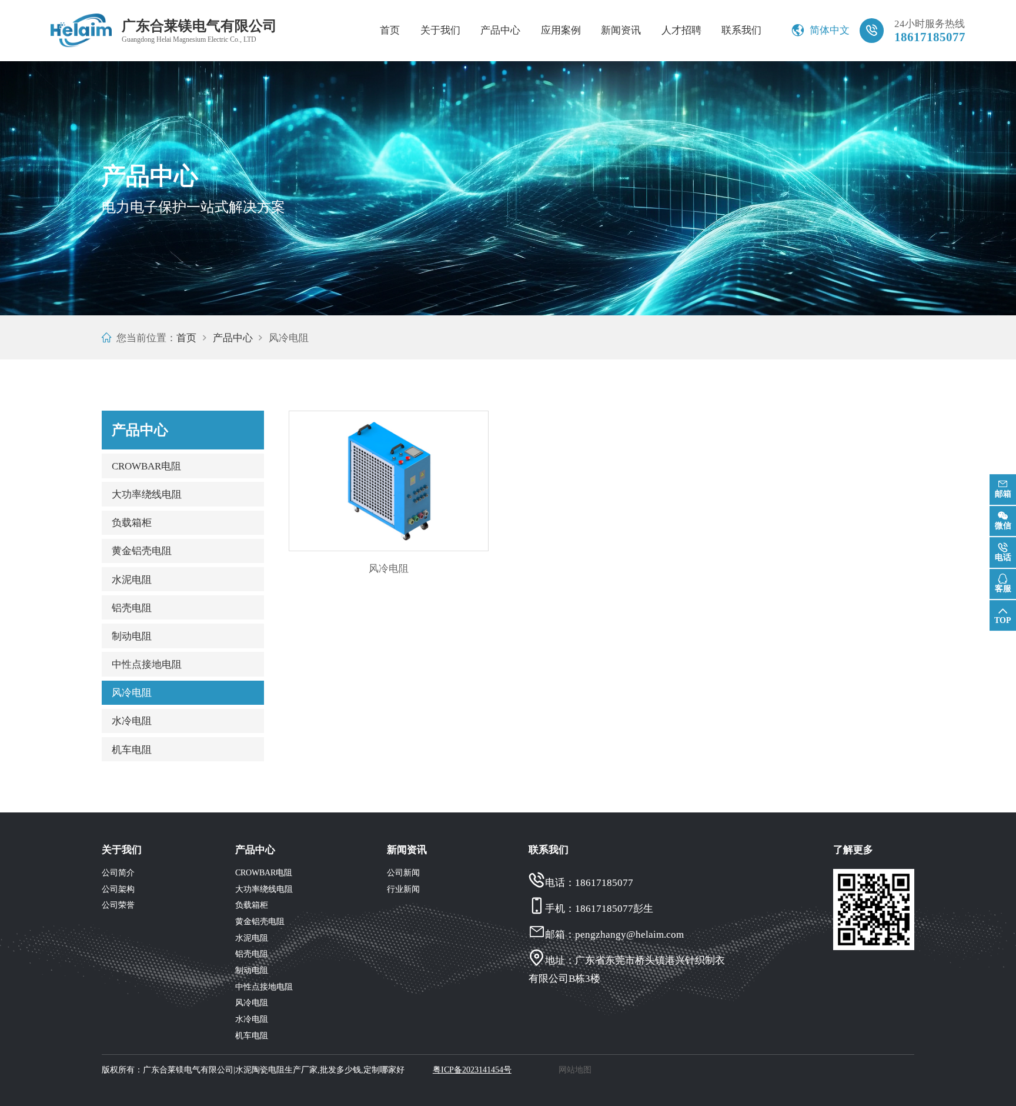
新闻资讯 (621, 30)
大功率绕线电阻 (147, 494)
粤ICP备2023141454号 (472, 1069)
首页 (390, 30)
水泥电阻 (132, 579)
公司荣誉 (118, 905)
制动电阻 (132, 636)
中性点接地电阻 (147, 664)
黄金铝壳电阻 (142, 551)
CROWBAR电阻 (146, 466)
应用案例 (561, 30)
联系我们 (741, 30)
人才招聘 (681, 30)
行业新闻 (403, 889)
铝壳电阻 (132, 608)
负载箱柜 (132, 522)
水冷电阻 (132, 721)
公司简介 (118, 872)
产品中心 (500, 30)
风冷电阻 (132, 692)
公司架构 (118, 889)
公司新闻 (403, 872)
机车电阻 (132, 749)
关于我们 (440, 30)
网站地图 (575, 1069)
